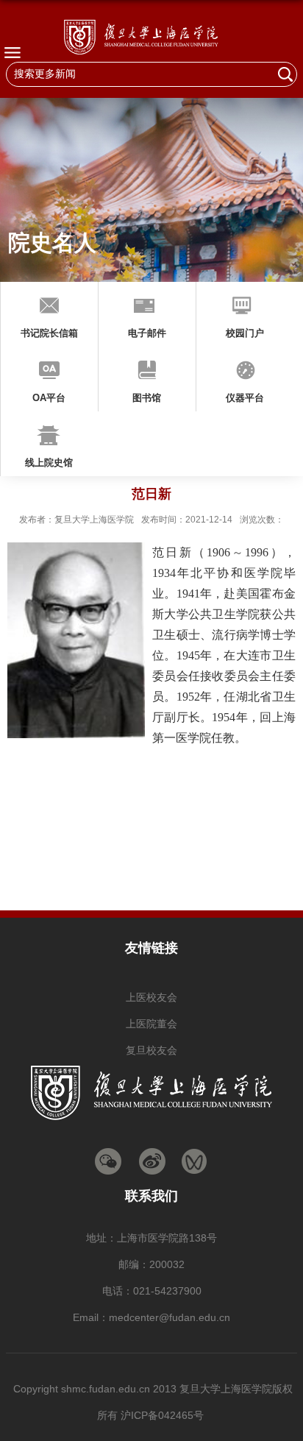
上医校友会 (151, 997)
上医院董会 (151, 1024)
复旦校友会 (151, 1050)
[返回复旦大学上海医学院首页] (151, 36)
